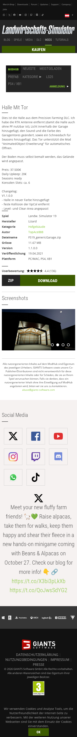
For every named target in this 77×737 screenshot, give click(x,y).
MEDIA (29, 39)
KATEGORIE (30, 77)
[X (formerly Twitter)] (9, 15)
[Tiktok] (43, 15)
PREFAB (13, 77)
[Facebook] (14, 15)
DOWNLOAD (47, 280)
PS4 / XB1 (15, 84)
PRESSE (38, 664)
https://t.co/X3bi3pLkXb (39, 581)
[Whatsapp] (4, 15)
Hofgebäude (36, 227)
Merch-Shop (8, 4)
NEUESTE (29, 68)
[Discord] (37, 15)
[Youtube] (20, 15)
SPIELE (18, 39)
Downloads (22, 4)
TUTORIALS (61, 39)
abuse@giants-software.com (38, 390)
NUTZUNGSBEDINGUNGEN (26, 659)
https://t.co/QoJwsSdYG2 (38, 590)
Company (66, 4)
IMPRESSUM (60, 659)
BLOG (7, 39)
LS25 (49, 77)
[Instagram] (26, 15)
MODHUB (13, 69)
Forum (34, 4)
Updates (44, 4)
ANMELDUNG (57, 86)
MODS (48, 39)
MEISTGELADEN (50, 68)
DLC (39, 39)
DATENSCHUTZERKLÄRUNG (37, 654)
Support (55, 4)
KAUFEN (38, 49)
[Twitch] (31, 15)
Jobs (5, 9)
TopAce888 (35, 232)
